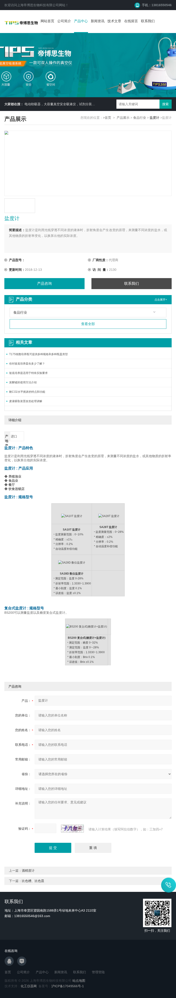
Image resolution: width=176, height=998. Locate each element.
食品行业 (139, 117)
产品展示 (123, 117)
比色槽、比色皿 (33, 881)
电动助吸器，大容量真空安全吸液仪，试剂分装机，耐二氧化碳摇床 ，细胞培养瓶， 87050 (89, 104)
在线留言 (131, 21)
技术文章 (114, 21)
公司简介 (64, 21)
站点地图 (78, 980)
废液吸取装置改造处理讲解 (25, 401)
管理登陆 (98, 972)
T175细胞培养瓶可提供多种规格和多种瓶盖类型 (38, 354)
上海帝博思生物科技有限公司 (38, 5)
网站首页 (47, 21)
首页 (8, 972)
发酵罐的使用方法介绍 (23, 382)
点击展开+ (160, 299)
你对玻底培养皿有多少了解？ (27, 363)
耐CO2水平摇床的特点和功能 (27, 391)
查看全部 (88, 324)
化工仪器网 (29, 986)
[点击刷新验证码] (72, 828)
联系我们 (148, 21)
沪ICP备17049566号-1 (67, 986)
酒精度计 (28, 870)
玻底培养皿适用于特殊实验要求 (28, 373)
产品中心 (81, 21)
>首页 (107, 117)
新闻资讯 (97, 21)
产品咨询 (44, 283)
